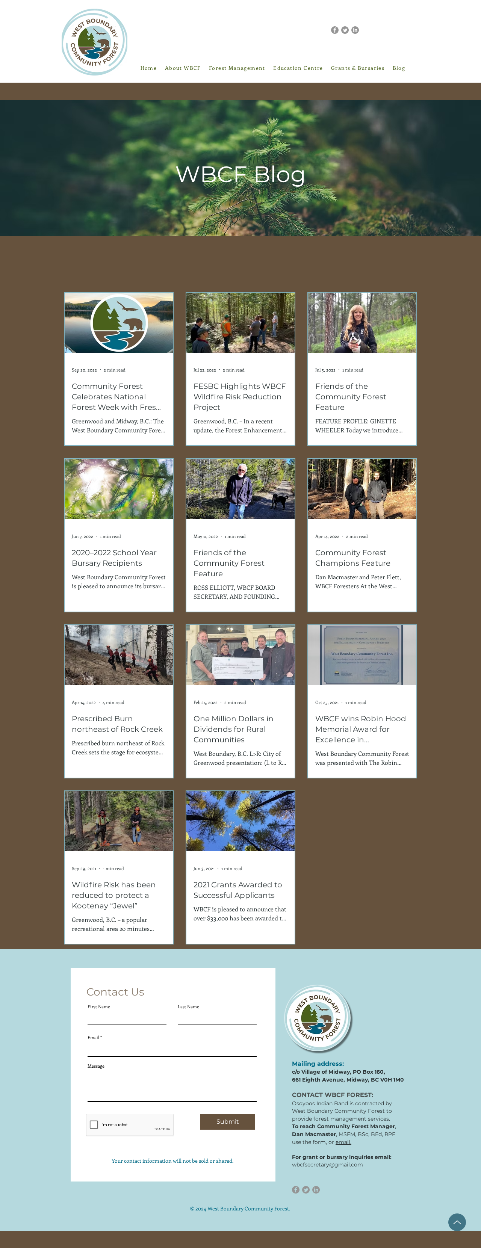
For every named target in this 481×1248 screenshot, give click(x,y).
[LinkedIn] (355, 30)
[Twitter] (345, 30)
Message (96, 1066)
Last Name (188, 1006)
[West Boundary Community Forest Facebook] (335, 30)
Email (93, 1037)
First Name (99, 1006)
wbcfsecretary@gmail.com (327, 1164)
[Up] (457, 1222)
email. (343, 1142)
